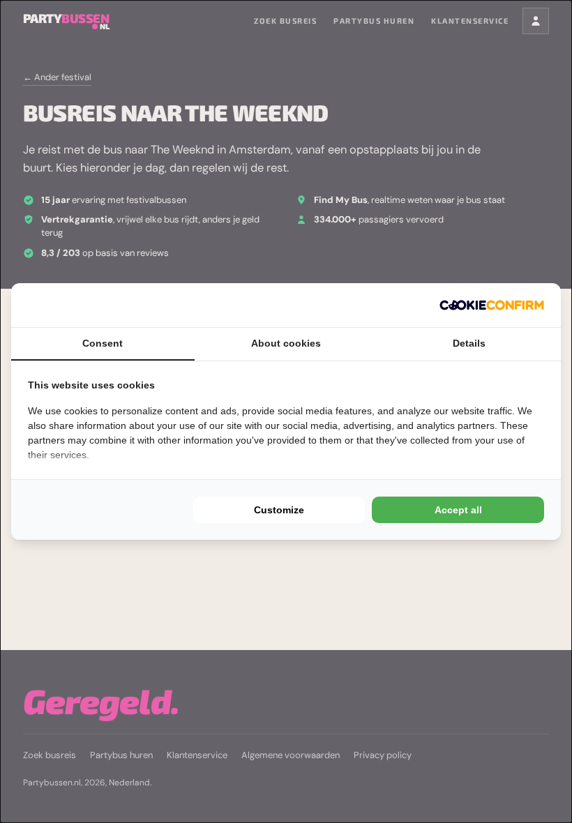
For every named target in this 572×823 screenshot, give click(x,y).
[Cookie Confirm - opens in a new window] (491, 305)
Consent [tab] (102, 343)
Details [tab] (469, 343)
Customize (279, 509)
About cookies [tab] (286, 343)
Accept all (458, 509)
